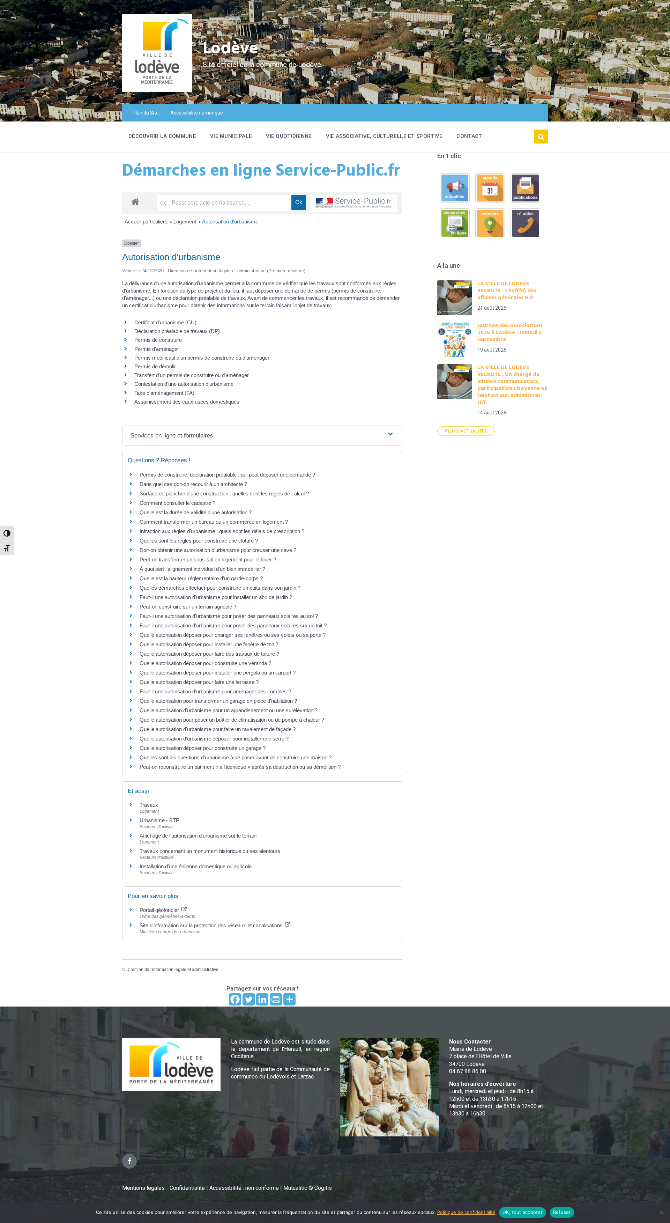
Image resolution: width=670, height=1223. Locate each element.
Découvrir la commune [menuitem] (162, 136)
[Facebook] (235, 999)
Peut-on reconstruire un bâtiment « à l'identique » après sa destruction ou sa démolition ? (240, 767)
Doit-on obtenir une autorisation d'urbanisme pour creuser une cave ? (218, 550)
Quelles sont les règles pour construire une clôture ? (199, 541)
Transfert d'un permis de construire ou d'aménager (191, 375)
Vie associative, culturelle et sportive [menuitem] (384, 136)
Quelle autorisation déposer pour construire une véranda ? (205, 663)
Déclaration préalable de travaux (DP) (177, 331)
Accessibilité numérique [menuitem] (196, 113)
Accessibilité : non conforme (244, 1188)
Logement (185, 221)
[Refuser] (661, 1212)
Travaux (149, 805)
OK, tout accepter (522, 1212)
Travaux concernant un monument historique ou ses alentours (210, 851)
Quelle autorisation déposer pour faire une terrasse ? (199, 682)
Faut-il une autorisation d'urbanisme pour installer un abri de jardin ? (216, 597)
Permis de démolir (155, 366)
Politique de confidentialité (466, 1212)
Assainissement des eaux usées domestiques (186, 402)
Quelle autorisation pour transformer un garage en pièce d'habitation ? (218, 701)
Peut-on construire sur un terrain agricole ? (188, 607)
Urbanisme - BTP (159, 820)
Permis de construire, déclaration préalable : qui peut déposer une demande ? (227, 475)
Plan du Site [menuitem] (146, 113)
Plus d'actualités (466, 431)
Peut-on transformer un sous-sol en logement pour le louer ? (208, 559)
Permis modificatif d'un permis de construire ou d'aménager (201, 358)
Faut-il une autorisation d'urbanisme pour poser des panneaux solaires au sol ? (229, 616)
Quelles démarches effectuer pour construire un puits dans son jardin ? (220, 588)
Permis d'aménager (156, 349)
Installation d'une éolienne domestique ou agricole (196, 866)
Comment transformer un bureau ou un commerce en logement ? (214, 522)
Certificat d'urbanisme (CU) (165, 322)
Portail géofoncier (160, 910)
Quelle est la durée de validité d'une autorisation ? (196, 512)
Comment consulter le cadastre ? (177, 503)
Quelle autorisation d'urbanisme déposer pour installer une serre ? (214, 739)
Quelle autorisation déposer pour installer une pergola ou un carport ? (218, 673)
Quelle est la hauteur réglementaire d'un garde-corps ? (201, 578)
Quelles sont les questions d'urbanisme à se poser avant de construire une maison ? (236, 757)
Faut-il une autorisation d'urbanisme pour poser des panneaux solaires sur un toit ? (233, 625)
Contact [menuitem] (469, 136)
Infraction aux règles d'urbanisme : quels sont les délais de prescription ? (222, 531)
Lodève (230, 49)
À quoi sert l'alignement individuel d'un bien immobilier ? (202, 569)
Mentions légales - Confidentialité (163, 1188)
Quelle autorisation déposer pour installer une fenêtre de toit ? (209, 644)
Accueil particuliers (147, 221)
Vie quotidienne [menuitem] (289, 136)
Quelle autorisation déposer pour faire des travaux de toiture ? (209, 654)
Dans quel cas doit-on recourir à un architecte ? (193, 484)
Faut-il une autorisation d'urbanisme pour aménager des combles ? (215, 691)
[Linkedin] (262, 999)
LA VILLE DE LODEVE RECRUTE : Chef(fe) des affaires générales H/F (506, 290)
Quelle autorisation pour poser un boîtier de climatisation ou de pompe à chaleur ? (232, 720)
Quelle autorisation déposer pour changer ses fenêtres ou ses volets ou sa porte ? (233, 635)
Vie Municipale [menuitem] (231, 136)
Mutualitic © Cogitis (307, 1188)
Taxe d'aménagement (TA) (164, 393)
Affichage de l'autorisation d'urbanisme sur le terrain (198, 836)
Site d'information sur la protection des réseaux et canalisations (212, 925)
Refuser (562, 1212)
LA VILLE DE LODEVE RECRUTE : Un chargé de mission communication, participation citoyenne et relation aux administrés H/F (512, 385)
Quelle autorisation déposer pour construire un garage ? (203, 748)
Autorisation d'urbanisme (230, 221)
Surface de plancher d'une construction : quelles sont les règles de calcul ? (224, 493)
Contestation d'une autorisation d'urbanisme (183, 384)
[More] (289, 999)
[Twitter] (249, 999)
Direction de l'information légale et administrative (172, 969)
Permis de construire (158, 340)
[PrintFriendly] (276, 999)
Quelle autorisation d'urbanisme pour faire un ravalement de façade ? (218, 729)
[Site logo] (157, 90)
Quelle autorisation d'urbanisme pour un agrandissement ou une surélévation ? (229, 710)
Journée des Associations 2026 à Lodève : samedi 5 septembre (510, 332)
